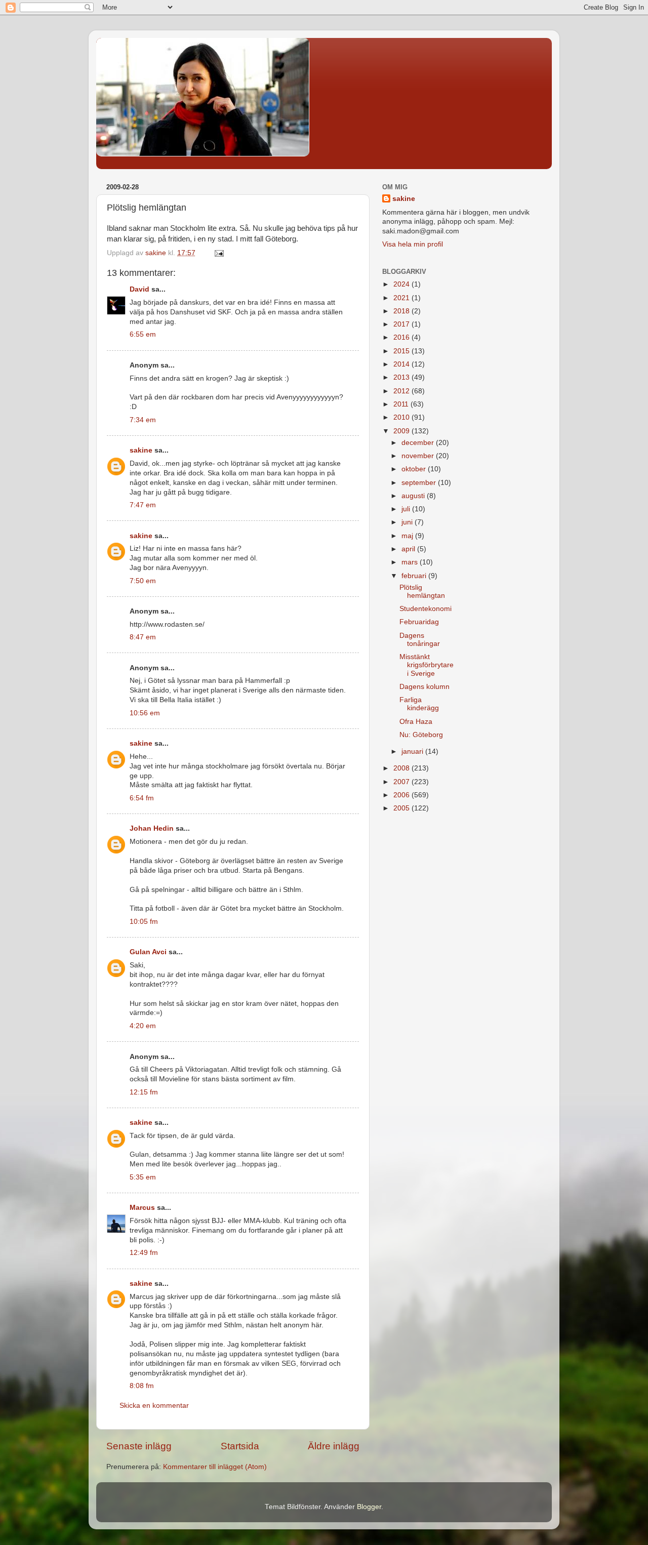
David (139, 289)
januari (413, 751)
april (409, 549)
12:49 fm (144, 1252)
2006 (402, 795)
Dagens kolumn (424, 686)
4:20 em (143, 1026)
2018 (402, 311)
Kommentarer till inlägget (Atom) (215, 1467)
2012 (402, 391)
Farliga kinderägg (419, 704)
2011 (402, 404)
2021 (402, 298)
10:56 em (145, 713)
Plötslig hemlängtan (422, 591)
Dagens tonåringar (419, 639)
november (418, 456)
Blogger (369, 1507)
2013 (402, 377)
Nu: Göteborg (421, 735)
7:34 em (143, 420)
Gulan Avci (148, 952)
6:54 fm (142, 798)
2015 (402, 351)
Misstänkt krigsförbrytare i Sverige (426, 665)
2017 (402, 324)
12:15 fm (144, 1092)
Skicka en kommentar (154, 1405)
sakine (141, 450)
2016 (402, 337)
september (419, 482)
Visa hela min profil (412, 244)
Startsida (240, 1446)
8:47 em (143, 637)
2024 (402, 284)
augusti (414, 496)
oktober (414, 469)
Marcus (142, 1207)
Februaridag (419, 622)
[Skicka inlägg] (218, 253)
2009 (402, 431)
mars (410, 562)
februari (414, 576)
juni (408, 522)
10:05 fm (144, 921)
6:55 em (143, 334)
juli (406, 509)
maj (408, 536)
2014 (402, 364)
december (418, 442)
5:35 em (143, 1177)
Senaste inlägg (139, 1446)
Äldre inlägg (333, 1446)
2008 (402, 768)
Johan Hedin (152, 828)
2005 (402, 808)
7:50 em (143, 581)
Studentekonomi (425, 609)
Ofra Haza (415, 721)
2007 (402, 782)
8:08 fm (142, 1386)
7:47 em (143, 505)
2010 (402, 417)
